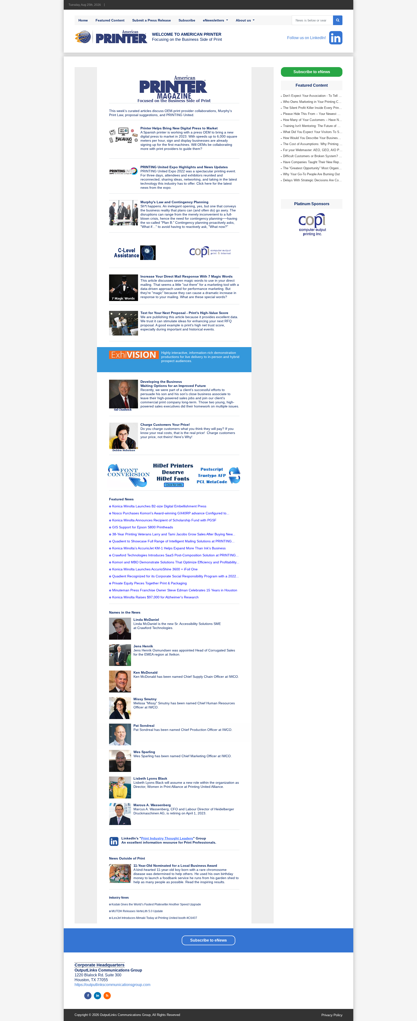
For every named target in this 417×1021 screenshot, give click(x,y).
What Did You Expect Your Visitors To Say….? (312, 132)
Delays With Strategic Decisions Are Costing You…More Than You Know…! (312, 180)
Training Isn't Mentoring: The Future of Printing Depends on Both (312, 126)
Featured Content (110, 20)
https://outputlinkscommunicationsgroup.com (112, 985)
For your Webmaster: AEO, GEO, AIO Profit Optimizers (312, 150)
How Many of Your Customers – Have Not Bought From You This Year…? (312, 120)
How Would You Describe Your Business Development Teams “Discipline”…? (312, 138)
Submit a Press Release (151, 20)
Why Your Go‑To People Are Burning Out (311, 174)
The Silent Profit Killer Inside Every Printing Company (312, 108)
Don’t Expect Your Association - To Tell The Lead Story (312, 96)
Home (83, 20)
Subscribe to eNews (311, 72)
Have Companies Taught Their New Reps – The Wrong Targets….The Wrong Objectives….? (312, 162)
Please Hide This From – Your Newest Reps (312, 114)
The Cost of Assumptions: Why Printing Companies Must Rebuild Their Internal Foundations (312, 144)
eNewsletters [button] (214, 20)
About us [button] (244, 20)
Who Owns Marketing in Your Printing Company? (312, 102)
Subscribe (187, 20)
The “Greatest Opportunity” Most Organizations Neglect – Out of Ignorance (312, 168)
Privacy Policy (331, 1015)
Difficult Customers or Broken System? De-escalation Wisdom (312, 156)
